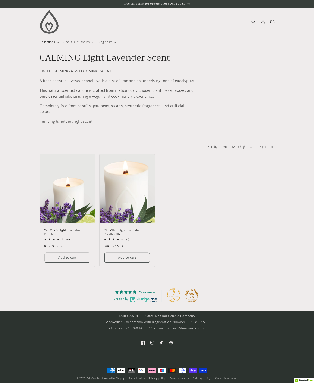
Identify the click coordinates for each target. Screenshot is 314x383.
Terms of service (179, 378)
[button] (49, 42)
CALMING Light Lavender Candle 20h (62, 232)
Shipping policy (202, 378)
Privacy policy (157, 378)
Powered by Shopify (113, 378)
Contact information (226, 378)
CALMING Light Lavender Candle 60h (122, 232)
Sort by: (213, 147)
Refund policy (137, 378)
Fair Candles (94, 378)
